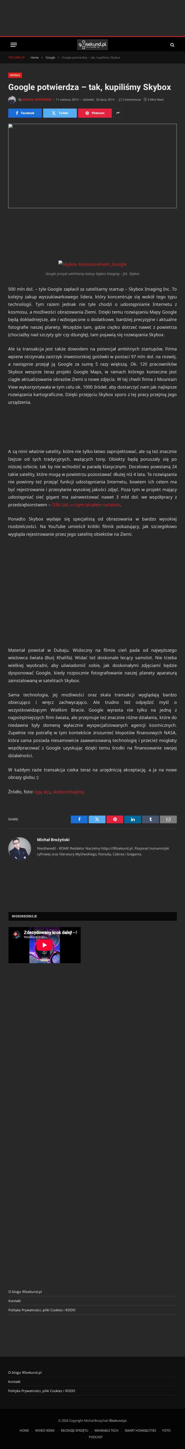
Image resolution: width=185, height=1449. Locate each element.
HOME (24, 1430)
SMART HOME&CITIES (140, 1430)
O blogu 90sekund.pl (25, 1291)
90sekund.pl (117, 1420)
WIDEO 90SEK (45, 1430)
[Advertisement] (92, 18)
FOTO (166, 1430)
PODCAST (96, 1437)
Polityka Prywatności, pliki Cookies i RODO (41, 1310)
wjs (46, 792)
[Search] (171, 44)
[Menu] (14, 44)
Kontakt (14, 1300)
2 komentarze (132, 99)
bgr (38, 792)
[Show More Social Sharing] (118, 113)
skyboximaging (68, 792)
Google (15, 75)
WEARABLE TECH (106, 1430)
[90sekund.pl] (92, 45)
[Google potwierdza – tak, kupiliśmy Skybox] (92, 166)
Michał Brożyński (37, 99)
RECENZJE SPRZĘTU (74, 1430)
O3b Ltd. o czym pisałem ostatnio (86, 505)
